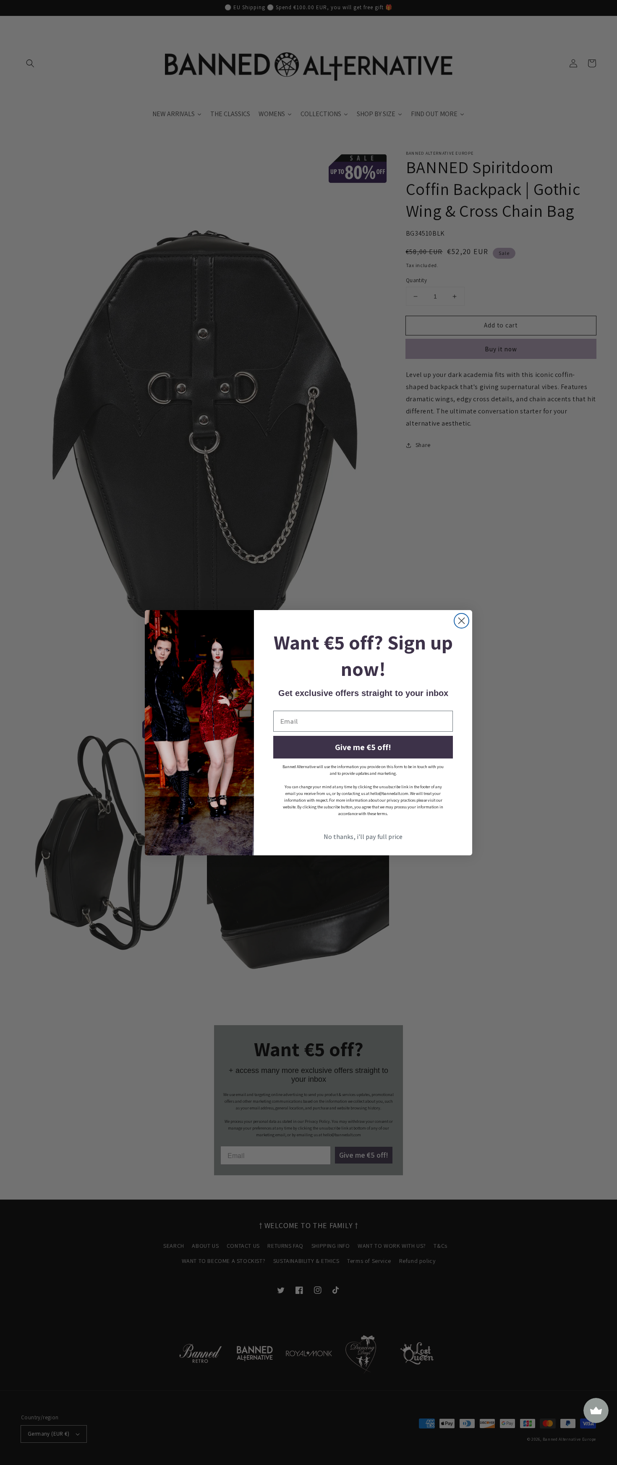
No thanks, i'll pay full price (363, 836)
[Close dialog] (461, 620)
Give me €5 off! (363, 747)
